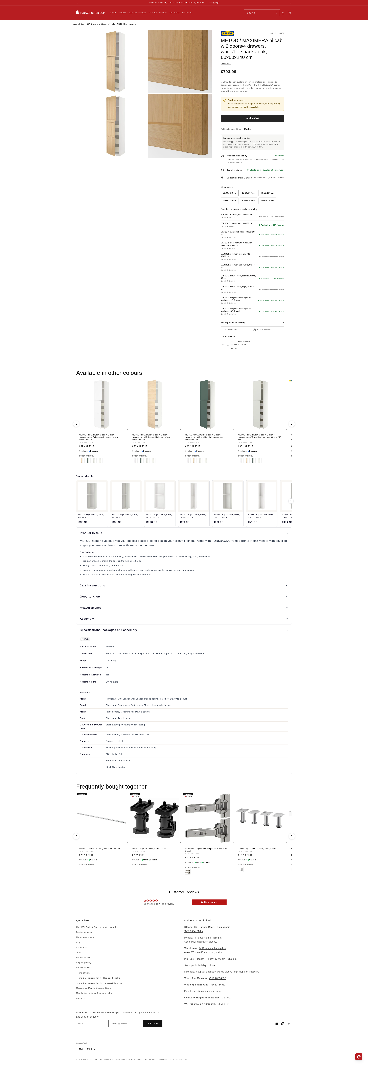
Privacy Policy (83, 968)
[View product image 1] (115, 61)
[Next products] (291, 501)
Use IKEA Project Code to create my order (97, 927)
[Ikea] (230, 33)
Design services (84, 932)
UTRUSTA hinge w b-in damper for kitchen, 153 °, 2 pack (236, 310)
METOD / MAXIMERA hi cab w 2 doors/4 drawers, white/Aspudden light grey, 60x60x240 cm (259, 437)
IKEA (81, 24)
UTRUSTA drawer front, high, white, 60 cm (238, 288)
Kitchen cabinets (107, 24)
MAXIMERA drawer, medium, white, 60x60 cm (236, 255)
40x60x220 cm (267, 193)
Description (226, 63)
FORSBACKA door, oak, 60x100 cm (236, 223)
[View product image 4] (180, 126)
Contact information (179, 1059)
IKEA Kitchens (92, 24)
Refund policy (105, 1059)
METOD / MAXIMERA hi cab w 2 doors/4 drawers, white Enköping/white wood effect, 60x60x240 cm (99, 437)
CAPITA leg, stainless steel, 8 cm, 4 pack (257, 848)
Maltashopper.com (90, 1059)
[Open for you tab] (358, 1056)
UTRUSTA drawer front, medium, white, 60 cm (238, 277)
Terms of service (135, 1059)
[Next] (292, 424)
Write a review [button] (209, 902)
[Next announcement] (291, 2)
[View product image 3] (115, 126)
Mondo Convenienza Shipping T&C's (94, 993)
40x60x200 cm (248, 193)
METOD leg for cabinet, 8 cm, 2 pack (149, 848)
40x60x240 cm (229, 201)
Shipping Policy (83, 963)
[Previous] (76, 424)
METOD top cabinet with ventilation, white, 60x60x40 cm (237, 244)
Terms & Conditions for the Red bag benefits (98, 978)
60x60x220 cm (267, 201)
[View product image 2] (180, 61)
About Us (80, 998)
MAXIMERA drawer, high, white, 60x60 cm (238, 266)
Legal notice (164, 1059)
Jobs (78, 952)
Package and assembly (252, 322)
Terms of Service (84, 973)
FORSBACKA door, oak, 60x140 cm (236, 215)
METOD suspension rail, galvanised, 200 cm (99, 848)
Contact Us (81, 947)
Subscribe (152, 1023)
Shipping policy (151, 1059)
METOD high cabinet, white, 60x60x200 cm (238, 233)
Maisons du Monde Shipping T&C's (93, 988)
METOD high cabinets (126, 24)
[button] (114, 13)
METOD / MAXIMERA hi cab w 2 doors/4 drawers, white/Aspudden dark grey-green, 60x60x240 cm (204, 437)
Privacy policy (119, 1059)
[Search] (276, 13)
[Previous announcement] (77, 2)
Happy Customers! (85, 937)
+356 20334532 (217, 978)
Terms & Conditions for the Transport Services (99, 983)
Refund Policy (83, 957)
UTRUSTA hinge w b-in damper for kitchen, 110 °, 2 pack (236, 299)
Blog (78, 942)
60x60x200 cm (248, 201)
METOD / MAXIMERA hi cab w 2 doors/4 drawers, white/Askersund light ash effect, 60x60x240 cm (151, 437)
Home (74, 24)
